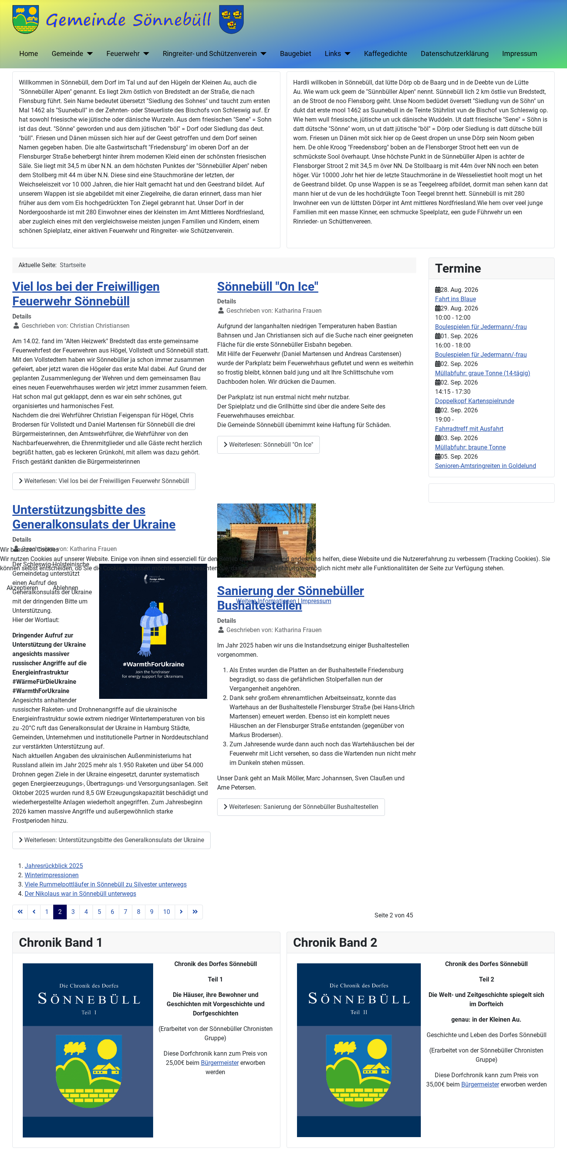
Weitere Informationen (266, 601)
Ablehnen (65, 588)
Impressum (316, 601)
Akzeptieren (22, 588)
